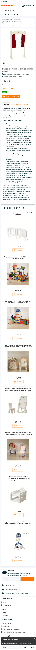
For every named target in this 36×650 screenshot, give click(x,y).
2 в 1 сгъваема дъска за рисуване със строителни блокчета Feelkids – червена (18, 433)
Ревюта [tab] (25, 104)
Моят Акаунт (28, 5)
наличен (4, 92)
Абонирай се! (27, 579)
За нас (4, 613)
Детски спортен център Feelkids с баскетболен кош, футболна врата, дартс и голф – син (18, 523)
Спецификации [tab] (16, 104)
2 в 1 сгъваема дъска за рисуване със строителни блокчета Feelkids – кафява (18, 346)
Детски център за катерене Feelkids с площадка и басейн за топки (18, 301)
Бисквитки (6, 626)
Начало (4, 19)
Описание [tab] (6, 104)
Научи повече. (28, 643)
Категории (9, 10)
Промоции (5, 14)
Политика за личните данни (11, 629)
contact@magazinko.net (13, 589)
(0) (33, 647)
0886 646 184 (10, 585)
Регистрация (7, 605)
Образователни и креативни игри (11, 23)
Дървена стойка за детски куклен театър (14, 24)
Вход (4, 602)
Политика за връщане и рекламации (14, 632)
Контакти (14, 14)
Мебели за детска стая (13, 19)
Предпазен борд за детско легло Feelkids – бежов (18, 213)
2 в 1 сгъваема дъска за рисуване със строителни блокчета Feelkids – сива (18, 389)
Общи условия (7, 623)
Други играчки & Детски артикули (11, 21)
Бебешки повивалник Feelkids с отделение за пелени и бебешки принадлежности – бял (18, 478)
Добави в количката (12, 96)
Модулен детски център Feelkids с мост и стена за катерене (18, 257)
